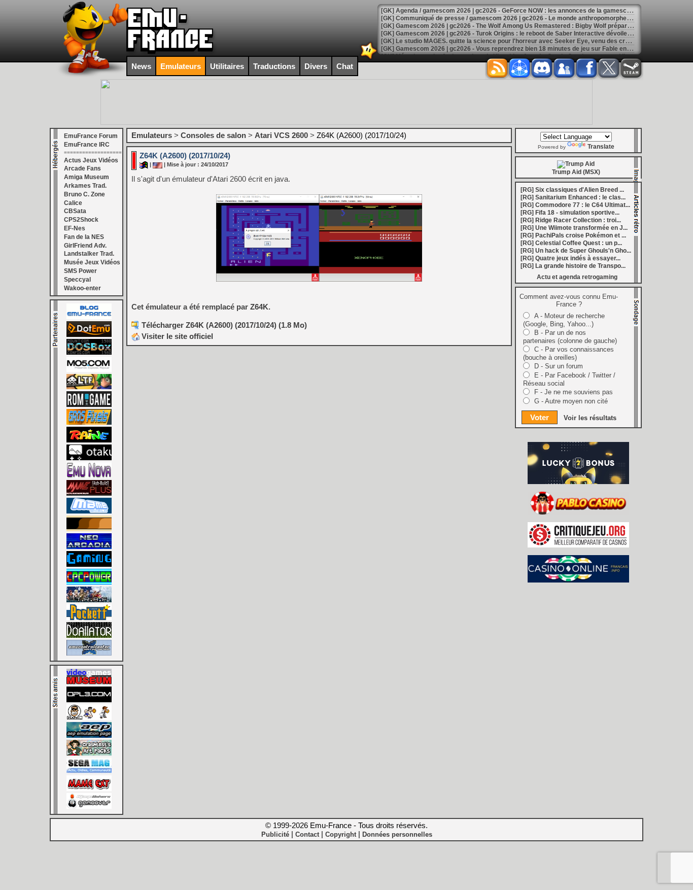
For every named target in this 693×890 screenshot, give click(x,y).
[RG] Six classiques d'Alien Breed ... (572, 189)
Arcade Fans (82, 168)
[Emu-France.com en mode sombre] (369, 58)
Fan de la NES (84, 237)
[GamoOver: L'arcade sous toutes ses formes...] (89, 806)
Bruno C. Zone (84, 194)
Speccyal (77, 279)
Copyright (340, 834)
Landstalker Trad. (89, 253)
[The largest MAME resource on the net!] (89, 511)
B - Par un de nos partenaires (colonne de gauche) (570, 337)
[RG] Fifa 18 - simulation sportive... (570, 212)
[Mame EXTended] (89, 789)
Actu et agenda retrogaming (577, 277)
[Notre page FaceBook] (586, 68)
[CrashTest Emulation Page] (89, 753)
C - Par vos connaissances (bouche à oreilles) (568, 353)
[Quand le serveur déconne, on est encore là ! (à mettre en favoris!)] (89, 317)
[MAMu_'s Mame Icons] (89, 718)
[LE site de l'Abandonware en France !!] (89, 387)
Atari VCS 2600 (281, 135)
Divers (315, 66)
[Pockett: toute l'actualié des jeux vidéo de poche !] (89, 618)
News (141, 66)
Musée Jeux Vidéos (92, 262)
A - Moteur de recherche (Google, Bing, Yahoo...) (564, 320)
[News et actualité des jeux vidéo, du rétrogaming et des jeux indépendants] (89, 404)
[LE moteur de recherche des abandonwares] (89, 529)
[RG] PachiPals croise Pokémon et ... (573, 235)
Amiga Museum (86, 177)
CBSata (75, 211)
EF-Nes (74, 228)
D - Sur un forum (558, 366)
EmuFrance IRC (87, 144)
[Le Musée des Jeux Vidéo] (89, 682)
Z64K (259, 306)
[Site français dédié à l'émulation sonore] (89, 700)
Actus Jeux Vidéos (91, 160)
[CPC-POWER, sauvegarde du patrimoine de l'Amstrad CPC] (89, 582)
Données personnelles (397, 834)
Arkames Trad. (85, 185)
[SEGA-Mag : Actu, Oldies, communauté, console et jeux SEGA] (89, 771)
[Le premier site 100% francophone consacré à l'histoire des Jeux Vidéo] (89, 422)
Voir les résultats (590, 418)
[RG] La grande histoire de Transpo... (573, 265)
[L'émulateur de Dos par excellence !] (89, 352)
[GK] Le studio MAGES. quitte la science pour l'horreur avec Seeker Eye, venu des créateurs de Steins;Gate (536, 41)
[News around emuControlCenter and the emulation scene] (89, 653)
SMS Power (80, 271)
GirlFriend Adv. (85, 245)
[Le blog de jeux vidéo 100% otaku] (89, 458)
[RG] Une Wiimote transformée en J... (574, 227)
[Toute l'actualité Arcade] (89, 547)
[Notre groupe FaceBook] (564, 68)
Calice (73, 203)
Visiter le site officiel (176, 336)
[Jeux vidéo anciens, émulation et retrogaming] (89, 476)
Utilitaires (227, 66)
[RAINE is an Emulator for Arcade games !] (89, 440)
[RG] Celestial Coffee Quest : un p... (571, 243)
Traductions (274, 66)
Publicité (275, 834)
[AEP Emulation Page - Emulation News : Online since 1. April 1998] (89, 735)
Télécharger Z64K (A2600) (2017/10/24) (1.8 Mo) (224, 325)
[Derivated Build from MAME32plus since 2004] (89, 493)
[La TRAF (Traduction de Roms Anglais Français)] (89, 600)
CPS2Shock (81, 219)
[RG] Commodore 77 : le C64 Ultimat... (575, 205)
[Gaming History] (89, 564)
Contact (307, 834)
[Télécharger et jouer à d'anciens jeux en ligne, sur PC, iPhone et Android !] (89, 334)
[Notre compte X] (609, 68)
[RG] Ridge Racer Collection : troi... (571, 220)
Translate (600, 146)
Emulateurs (180, 66)
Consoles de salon (213, 135)
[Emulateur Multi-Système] (89, 635)
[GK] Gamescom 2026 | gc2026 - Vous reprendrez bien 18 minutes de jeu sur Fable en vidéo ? (515, 48)
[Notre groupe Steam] (631, 68)
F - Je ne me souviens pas (573, 392)
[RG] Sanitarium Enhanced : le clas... (573, 197)
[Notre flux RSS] (497, 68)
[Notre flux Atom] (519, 68)
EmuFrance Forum (91, 136)
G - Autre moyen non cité (571, 401)
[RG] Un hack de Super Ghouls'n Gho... (576, 250)
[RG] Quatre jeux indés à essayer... (570, 258)
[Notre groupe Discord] (542, 68)
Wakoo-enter (82, 288)
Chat (344, 66)
